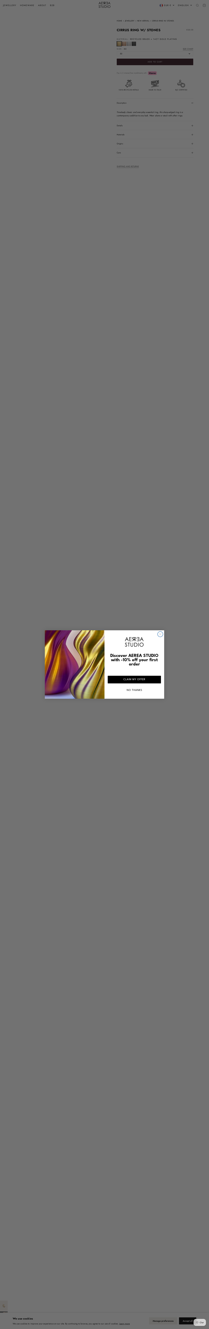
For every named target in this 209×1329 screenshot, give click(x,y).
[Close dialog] (160, 634)
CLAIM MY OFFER (134, 679)
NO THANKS (134, 690)
